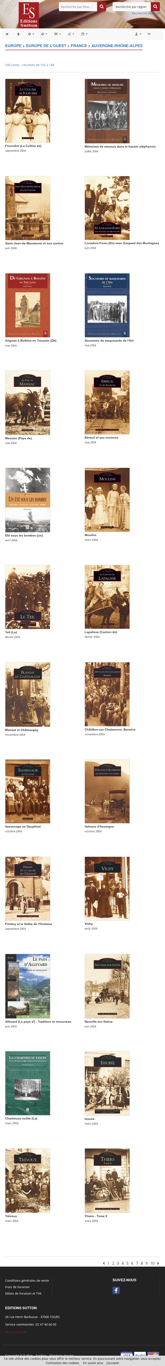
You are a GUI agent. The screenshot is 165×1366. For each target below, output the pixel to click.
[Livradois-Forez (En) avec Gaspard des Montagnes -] (107, 208)
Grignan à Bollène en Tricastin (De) (31, 340)
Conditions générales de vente (27, 1280)
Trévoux (11, 1216)
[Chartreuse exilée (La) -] (27, 1083)
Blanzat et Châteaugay (21, 730)
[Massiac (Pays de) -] (27, 402)
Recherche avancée (146, 13)
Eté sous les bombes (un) (24, 535)
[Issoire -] (107, 1083)
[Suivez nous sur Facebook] (116, 1290)
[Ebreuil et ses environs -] (107, 402)
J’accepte (113, 1363)
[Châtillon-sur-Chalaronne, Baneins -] (107, 694)
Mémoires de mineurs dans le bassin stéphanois (120, 146)
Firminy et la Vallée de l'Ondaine (28, 924)
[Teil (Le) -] (27, 597)
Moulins (90, 535)
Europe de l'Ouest (46, 45)
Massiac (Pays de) (18, 438)
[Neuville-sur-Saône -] (107, 986)
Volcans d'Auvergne (99, 826)
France (79, 45)
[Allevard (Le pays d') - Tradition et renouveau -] (27, 986)
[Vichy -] (107, 888)
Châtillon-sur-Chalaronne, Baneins (110, 729)
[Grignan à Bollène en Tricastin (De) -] (27, 305)
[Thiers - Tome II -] (107, 1180)
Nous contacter (16, 1332)
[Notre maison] (71, 33)
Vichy (89, 923)
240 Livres (12, 65)
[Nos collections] (57, 33)
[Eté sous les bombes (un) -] (27, 500)
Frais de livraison (17, 1287)
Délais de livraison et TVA (23, 1293)
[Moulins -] (107, 499)
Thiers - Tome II (96, 1216)
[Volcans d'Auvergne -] (107, 791)
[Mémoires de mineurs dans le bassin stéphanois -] (107, 111)
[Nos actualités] (84, 33)
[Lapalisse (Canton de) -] (107, 597)
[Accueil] (9, 33)
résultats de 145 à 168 (38, 65)
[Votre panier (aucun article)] (149, 33)
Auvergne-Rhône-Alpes (117, 45)
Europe (13, 45)
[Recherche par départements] (43, 33)
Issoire (90, 1119)
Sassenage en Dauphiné (23, 826)
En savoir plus (93, 1363)
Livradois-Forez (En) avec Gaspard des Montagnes (122, 243)
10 (152, 1263)
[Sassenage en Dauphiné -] (27, 791)
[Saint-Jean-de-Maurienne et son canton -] (27, 208)
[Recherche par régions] (30, 33)
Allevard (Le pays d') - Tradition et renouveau (38, 1021)
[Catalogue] (18, 33)
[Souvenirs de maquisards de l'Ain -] (107, 305)
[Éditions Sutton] (28, 15)
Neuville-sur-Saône (99, 1021)
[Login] (138, 33)
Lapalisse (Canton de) (101, 632)
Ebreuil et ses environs (101, 437)
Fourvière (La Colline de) (23, 146)
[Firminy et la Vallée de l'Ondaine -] (27, 888)
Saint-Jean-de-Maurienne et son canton (34, 243)
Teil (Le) (11, 632)
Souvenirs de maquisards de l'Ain (109, 340)
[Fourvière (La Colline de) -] (27, 110)
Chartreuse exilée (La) (21, 1118)
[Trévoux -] (27, 1180)
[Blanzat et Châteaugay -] (27, 694)
